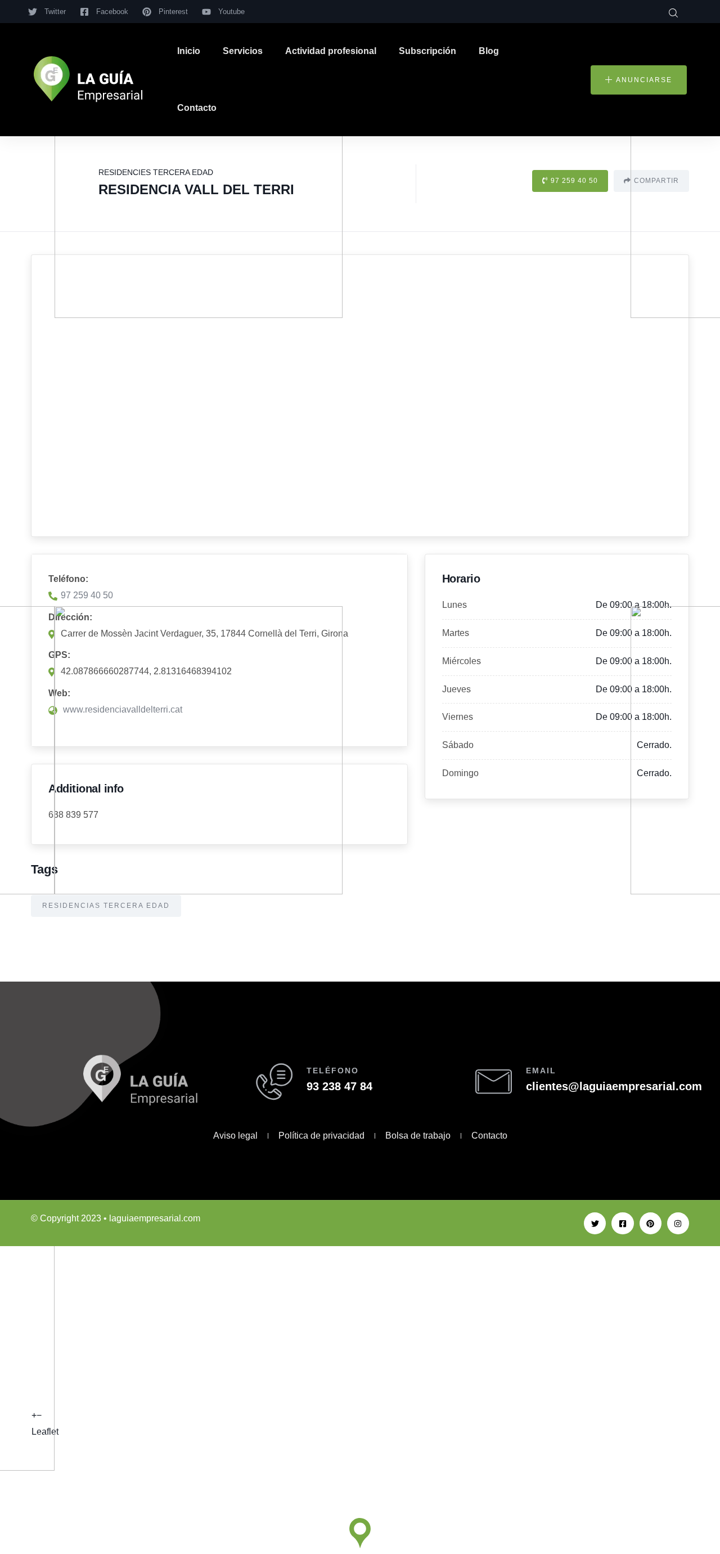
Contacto (197, 108)
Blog (489, 51)
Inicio (188, 51)
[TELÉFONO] (274, 1081)
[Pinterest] (651, 1223)
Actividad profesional (330, 51)
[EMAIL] (493, 1081)
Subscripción (427, 51)
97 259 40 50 (574, 181)
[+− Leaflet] (360, 395)
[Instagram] (678, 1223)
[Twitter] (595, 1223)
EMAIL (541, 1070)
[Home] (88, 79)
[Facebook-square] (622, 1223)
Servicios (243, 51)
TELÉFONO (333, 1070)
